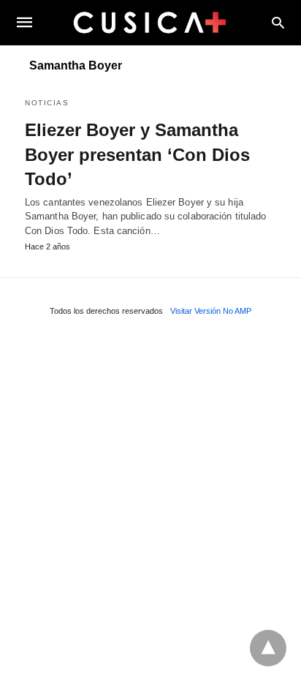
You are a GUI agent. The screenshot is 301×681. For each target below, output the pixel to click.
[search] (278, 22)
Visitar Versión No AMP (210, 310)
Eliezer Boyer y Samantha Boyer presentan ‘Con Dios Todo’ (137, 154)
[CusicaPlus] (150, 22)
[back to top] (268, 648)
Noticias (47, 103)
